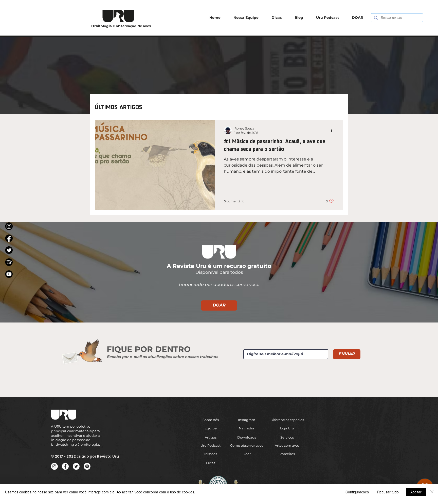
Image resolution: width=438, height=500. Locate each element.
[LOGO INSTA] (9, 226)
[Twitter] (76, 466)
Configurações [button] (357, 491)
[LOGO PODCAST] (9, 262)
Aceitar (416, 491)
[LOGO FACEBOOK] (9, 238)
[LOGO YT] (9, 274)
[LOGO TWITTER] (9, 250)
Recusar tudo (388, 491)
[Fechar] (432, 492)
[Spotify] (87, 466)
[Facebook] (65, 466)
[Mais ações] (333, 130)
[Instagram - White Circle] (54, 466)
